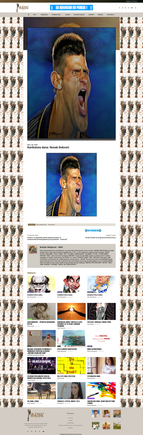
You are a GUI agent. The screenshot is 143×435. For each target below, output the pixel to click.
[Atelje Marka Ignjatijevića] (71, 338)
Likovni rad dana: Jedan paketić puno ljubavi (101, 402)
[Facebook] (119, 8)
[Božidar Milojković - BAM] (33, 256)
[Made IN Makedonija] (101, 338)
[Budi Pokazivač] (95, 425)
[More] (73, 230)
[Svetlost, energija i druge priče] (101, 311)
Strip (89, 319)
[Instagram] (122, 8)
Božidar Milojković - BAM (51, 247)
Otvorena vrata (91, 398)
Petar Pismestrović (31, 297)
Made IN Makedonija (94, 349)
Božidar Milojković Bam (41, 224)
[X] (129, 8)
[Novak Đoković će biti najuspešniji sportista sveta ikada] (95, 413)
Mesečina (30, 319)
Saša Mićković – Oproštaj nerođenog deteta (41, 323)
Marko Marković (91, 378)
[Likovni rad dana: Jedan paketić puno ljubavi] (101, 390)
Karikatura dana (34, 295)
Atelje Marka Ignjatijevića (67, 349)
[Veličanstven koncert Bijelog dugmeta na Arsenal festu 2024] (41, 365)
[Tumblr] (126, 8)
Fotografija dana (93, 376)
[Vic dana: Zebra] (41, 390)
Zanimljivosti (60, 373)
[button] (135, 8)
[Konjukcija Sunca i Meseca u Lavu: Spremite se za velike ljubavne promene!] (71, 311)
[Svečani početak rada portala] (106, 425)
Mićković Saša (30, 326)
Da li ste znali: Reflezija (66, 376)
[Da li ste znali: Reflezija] (71, 365)
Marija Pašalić (60, 378)
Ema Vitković (60, 403)
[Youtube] (132, 8)
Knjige (29, 346)
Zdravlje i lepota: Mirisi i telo (68, 401)
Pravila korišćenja (78, 434)
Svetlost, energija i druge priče (99, 322)
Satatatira (30, 292)
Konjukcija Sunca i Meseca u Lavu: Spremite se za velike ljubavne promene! (69, 324)
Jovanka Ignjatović (91, 405)
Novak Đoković (51, 224)
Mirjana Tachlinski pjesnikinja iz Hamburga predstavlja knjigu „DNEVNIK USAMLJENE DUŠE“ (39, 351)
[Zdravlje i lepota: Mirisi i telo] (71, 390)
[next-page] (31, 300)
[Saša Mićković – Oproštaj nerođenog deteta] (41, 311)
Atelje (59, 346)
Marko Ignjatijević (61, 351)
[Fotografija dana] (101, 365)
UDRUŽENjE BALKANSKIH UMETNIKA (35, 355)
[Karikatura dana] (41, 284)
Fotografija (90, 373)
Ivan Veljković (90, 324)
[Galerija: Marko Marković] (117, 425)
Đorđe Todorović (31, 403)
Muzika (29, 373)
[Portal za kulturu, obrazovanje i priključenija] (22, 7)
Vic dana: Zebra (33, 401)
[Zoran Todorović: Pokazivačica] (117, 413)
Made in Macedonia (92, 351)
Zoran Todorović (61, 328)
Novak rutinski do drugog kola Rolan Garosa (100, 237)
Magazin (59, 319)
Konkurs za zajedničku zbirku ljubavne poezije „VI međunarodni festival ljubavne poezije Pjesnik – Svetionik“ (47, 238)
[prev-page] (28, 300)
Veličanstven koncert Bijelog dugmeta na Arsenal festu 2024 (39, 377)
